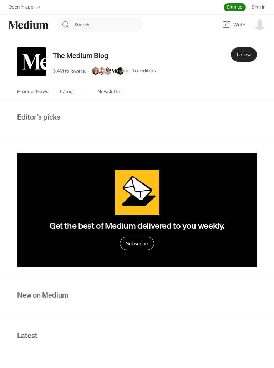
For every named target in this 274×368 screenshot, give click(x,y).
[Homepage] (29, 24)
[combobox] (108, 24)
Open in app (21, 7)
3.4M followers (69, 71)
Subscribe (137, 243)
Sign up (235, 7)
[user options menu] (259, 24)
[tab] (33, 91)
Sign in (258, 7)
